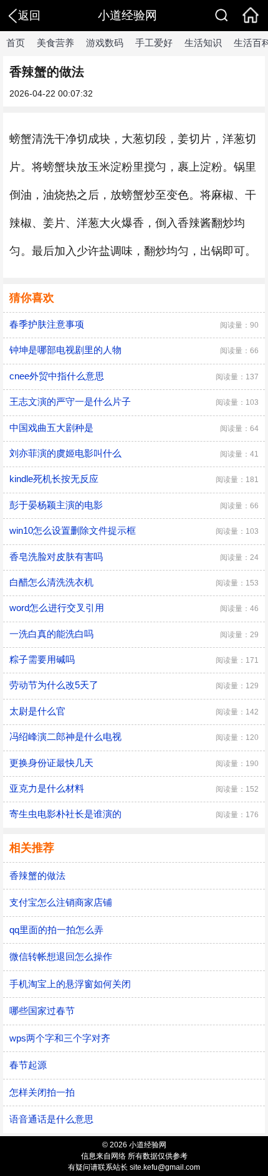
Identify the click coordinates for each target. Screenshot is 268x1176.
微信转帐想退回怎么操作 (60, 956)
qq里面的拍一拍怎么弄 (56, 929)
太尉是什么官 (37, 711)
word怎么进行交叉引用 (56, 607)
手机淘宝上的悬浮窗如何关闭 (70, 984)
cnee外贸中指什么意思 (56, 376)
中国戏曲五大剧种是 (51, 427)
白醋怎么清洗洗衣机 (51, 582)
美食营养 (55, 42)
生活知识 (203, 42)
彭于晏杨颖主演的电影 (56, 505)
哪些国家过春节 (42, 1010)
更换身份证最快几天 (51, 762)
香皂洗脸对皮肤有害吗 (56, 556)
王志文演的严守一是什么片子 (70, 401)
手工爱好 (154, 42)
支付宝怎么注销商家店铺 (60, 902)
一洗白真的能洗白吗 (51, 633)
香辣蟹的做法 (37, 875)
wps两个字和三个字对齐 (59, 1038)
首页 (15, 42)
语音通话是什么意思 (51, 1119)
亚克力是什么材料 (46, 788)
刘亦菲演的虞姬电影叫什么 (65, 453)
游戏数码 (104, 42)
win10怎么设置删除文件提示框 (72, 530)
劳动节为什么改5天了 (53, 685)
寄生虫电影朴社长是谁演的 (65, 813)
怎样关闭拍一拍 (42, 1092)
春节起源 (28, 1065)
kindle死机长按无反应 (53, 478)
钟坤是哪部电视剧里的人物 (65, 349)
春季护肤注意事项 (46, 324)
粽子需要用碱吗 (42, 659)
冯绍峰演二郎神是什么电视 (65, 736)
